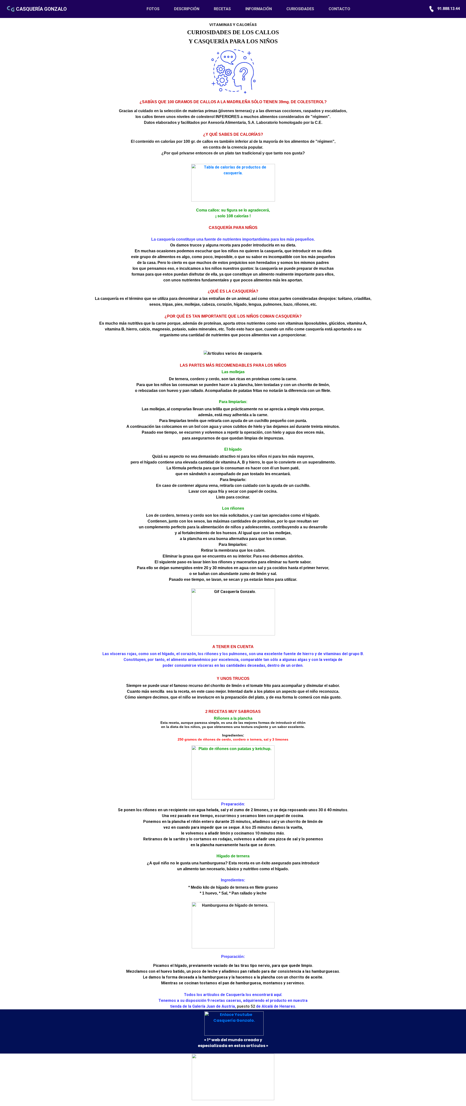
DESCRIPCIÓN (186, 9)
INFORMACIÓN (258, 9)
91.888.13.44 (448, 8)
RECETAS (222, 9)
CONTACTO (339, 9)
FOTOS (157, 9)
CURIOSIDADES (300, 9)
